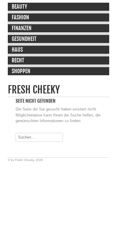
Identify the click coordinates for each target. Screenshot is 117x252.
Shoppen (21, 71)
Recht (18, 60)
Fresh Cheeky (34, 90)
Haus (17, 49)
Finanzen (22, 28)
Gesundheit (24, 39)
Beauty (19, 6)
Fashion (20, 17)
